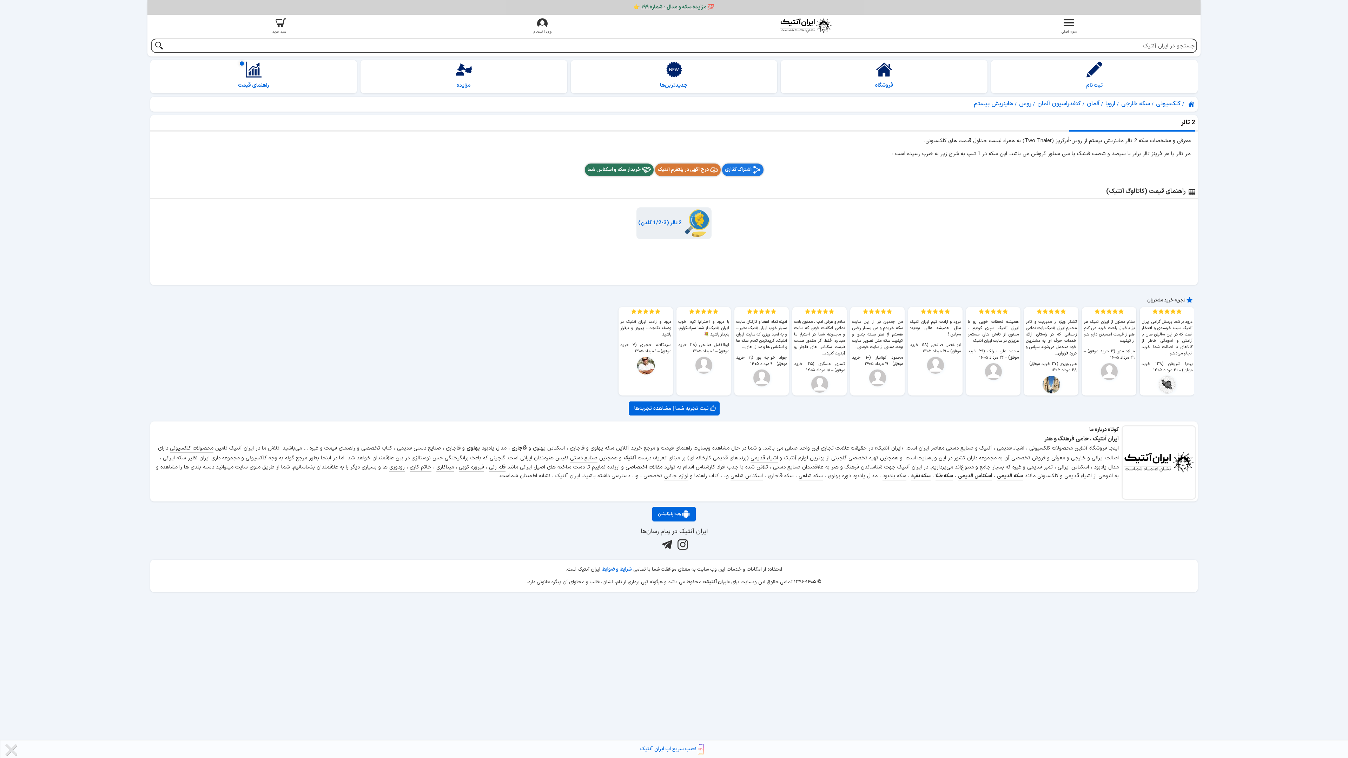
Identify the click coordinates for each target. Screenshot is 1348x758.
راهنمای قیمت (253, 85)
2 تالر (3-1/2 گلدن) (660, 223)
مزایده (464, 85)
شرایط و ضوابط (617, 569)
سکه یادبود (894, 476)
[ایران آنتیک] (1192, 104)
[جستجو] (159, 46)
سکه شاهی (811, 476)
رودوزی (397, 467)
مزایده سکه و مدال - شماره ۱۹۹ (674, 7)
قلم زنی (497, 467)
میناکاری (445, 467)
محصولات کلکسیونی (191, 448)
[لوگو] (805, 25)
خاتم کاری (420, 467)
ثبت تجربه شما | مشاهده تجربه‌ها (672, 408)
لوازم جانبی (676, 476)
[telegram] (666, 544)
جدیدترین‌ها (674, 85)
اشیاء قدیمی (764, 458)
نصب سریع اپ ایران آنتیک (669, 749)
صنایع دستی (583, 458)
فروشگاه (884, 85)
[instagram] (682, 544)
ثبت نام (1094, 85)
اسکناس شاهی (747, 476)
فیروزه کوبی (471, 467)
